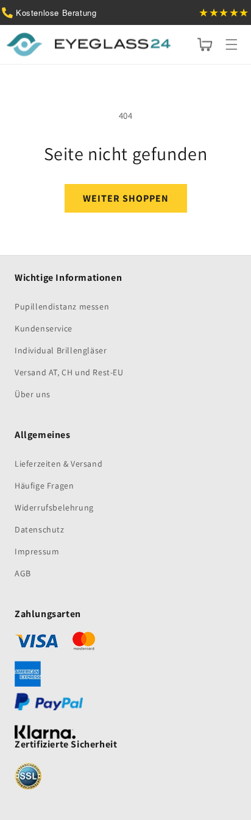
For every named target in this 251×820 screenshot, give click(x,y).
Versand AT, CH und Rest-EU (69, 372)
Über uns (33, 394)
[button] (231, 44)
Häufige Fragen (44, 485)
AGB (23, 573)
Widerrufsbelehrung (54, 507)
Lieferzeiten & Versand (58, 463)
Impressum (37, 551)
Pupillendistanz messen (62, 306)
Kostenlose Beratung (56, 12)
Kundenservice (43, 328)
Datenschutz (40, 529)
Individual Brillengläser (61, 350)
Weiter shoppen (126, 198)
